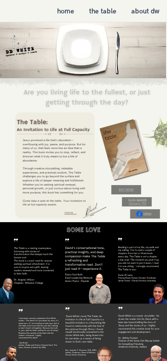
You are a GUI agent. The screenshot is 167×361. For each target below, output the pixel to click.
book (132, 200)
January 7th (137, 204)
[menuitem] (65, 11)
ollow (147, 214)
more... (70, 213)
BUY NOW (126, 190)
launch (141, 200)
